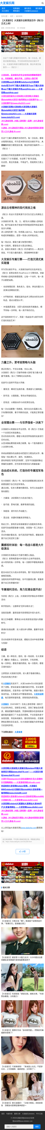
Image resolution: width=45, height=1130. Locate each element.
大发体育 (18, 732)
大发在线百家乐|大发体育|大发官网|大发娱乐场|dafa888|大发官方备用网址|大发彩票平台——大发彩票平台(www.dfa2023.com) (21, 99)
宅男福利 (16, 8)
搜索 (37, 1127)
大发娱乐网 (7, 3)
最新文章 (17, 1114)
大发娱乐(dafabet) (29, 11)
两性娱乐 (16, 11)
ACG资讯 (5, 11)
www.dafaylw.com (28, 828)
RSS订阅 (39, 1114)
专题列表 (9, 1114)
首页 (3, 8)
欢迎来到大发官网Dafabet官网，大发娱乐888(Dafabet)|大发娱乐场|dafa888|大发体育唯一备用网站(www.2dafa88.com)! (21, 789)
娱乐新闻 (39, 8)
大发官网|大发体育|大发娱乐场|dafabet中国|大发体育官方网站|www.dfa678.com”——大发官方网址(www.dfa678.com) (22, 771)
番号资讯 (27, 8)
